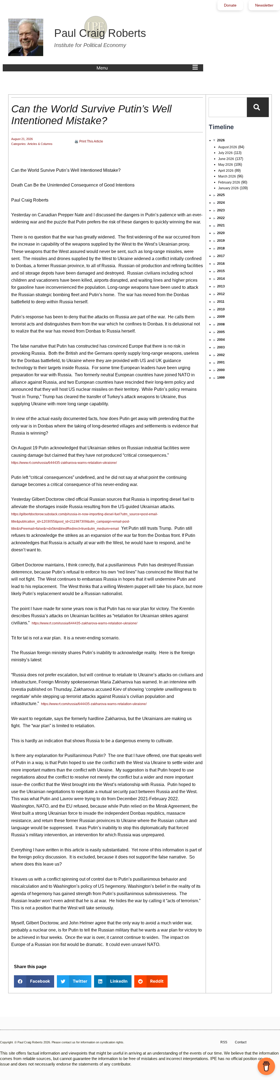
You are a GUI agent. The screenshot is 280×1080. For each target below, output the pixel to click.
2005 (221, 332)
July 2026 (225, 153)
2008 (221, 324)
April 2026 (226, 171)
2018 (221, 248)
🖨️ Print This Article (88, 141)
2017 (221, 256)
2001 (221, 362)
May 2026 (225, 165)
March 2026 (227, 176)
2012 (221, 294)
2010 (221, 309)
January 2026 (228, 188)
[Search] (258, 107)
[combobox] (228, 107)
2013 (221, 286)
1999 (221, 378)
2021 (221, 225)
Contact (240, 1042)
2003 (221, 347)
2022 (221, 218)
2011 (220, 302)
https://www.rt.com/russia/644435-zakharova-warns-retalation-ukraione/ (64, 463)
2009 (221, 317)
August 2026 (227, 147)
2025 (221, 195)
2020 (221, 233)
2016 (221, 264)
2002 (221, 355)
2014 (221, 279)
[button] (148, 67)
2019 (221, 241)
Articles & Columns (39, 143)
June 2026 (226, 159)
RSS (223, 1042)
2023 (221, 210)
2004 (221, 340)
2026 (221, 140)
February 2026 (229, 182)
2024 (221, 203)
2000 (221, 370)
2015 (221, 271)
